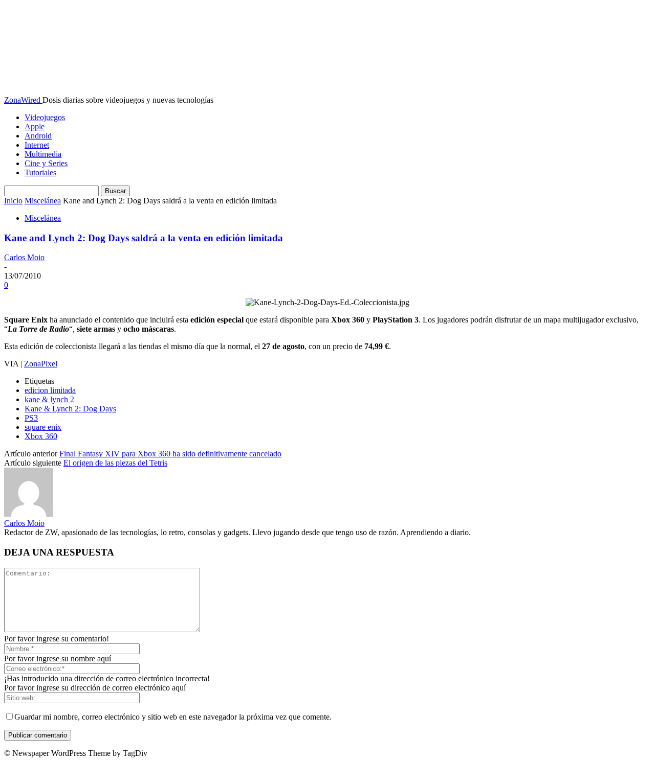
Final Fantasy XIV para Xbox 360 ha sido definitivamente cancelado (170, 453)
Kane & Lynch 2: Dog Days (70, 408)
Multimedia (43, 154)
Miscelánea (43, 200)
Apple (35, 126)
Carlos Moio (24, 257)
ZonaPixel (40, 363)
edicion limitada (50, 390)
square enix (43, 427)
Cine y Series (46, 163)
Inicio (13, 200)
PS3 (31, 417)
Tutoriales (40, 172)
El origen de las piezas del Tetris (115, 462)
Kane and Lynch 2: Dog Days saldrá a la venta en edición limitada (143, 238)
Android (38, 135)
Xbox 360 (41, 436)
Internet (37, 145)
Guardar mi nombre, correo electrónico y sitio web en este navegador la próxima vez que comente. (173, 716)
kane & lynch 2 (49, 399)
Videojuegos (45, 117)
